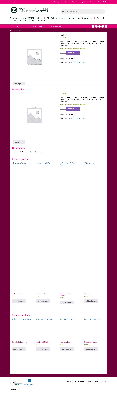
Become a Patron (30, 26)
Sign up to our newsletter (56, 26)
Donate (42, 26)
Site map (14, 389)
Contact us (75, 2)
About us (93, 2)
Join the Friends (15, 26)
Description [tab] (19, 84)
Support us (84, 2)
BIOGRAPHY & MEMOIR (76, 62)
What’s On (14, 18)
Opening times (58, 2)
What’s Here (52, 18)
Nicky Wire (42, 20)
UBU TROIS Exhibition (32, 18)
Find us (67, 2)
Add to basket (73, 53)
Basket (105, 2)
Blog (99, 2)
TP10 (105, 381)
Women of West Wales (24, 20)
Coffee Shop (102, 18)
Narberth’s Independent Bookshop (77, 18)
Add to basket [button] (18, 301)
